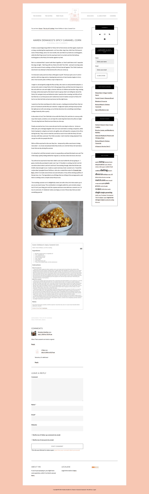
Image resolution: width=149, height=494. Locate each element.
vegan (105, 197)
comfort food (109, 166)
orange (97, 183)
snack (44, 319)
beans (110, 162)
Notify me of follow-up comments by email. (47, 435)
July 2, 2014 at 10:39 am (45, 334)
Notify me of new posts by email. (43, 440)
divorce (99, 174)
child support (102, 166)
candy (106, 164)
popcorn (38, 319)
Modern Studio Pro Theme (68, 489)
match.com (100, 180)
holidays (105, 174)
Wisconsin (97, 202)
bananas (107, 162)
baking (101, 162)
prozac (97, 186)
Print (81, 248)
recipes (98, 189)
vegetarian (109, 197)
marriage (108, 177)
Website (34, 425)
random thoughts (104, 186)
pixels (107, 183)
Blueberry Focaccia (101, 101)
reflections (104, 189)
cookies (97, 170)
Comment (34, 377)
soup (99, 195)
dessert (110, 170)
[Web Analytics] (95, 467)
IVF (112, 174)
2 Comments (63, 43)
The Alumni (103, 195)
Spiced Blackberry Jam (102, 110)
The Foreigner (99, 197)
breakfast (102, 164)
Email (33, 414)
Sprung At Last (74, 15)
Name (33, 404)
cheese (110, 164)
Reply (33, 344)
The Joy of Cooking (46, 318)
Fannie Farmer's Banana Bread (104, 98)
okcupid (110, 180)
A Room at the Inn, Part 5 (102, 146)
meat (107, 180)
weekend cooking (109, 200)
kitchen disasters (102, 177)
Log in (94, 489)
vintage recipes (100, 200)
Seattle (109, 189)
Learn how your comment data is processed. (67, 450)
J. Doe (43, 350)
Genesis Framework (81, 489)
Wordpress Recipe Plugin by (39, 308)
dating (104, 170)
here (74, 470)
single (98, 192)
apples (97, 162)
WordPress (90, 489)
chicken (97, 166)
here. (33, 475)
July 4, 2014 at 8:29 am (48, 352)
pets (103, 183)
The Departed (110, 195)
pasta (100, 183)
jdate (96, 177)
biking (96, 164)
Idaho (109, 174)
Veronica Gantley (43, 332)
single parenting (106, 192)
